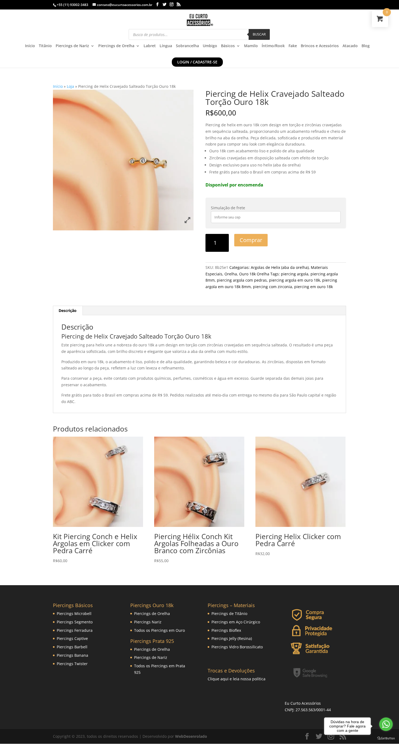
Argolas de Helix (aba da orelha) (280, 267)
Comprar (251, 240)
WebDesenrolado (191, 736)
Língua (166, 46)
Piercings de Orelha (116, 46)
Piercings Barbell (72, 646)
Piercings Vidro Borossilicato (237, 646)
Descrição (68, 310)
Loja (70, 86)
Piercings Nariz (148, 621)
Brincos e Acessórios (320, 46)
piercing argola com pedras (242, 280)
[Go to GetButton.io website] (386, 738)
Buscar (259, 34)
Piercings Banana (72, 655)
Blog (366, 46)
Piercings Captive (72, 638)
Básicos (228, 46)
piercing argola (294, 273)
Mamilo (251, 46)
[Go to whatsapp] (386, 724)
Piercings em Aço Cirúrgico (235, 621)
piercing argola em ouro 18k (294, 280)
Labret (150, 46)
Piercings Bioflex (226, 630)
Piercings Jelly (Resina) (231, 638)
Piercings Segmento (75, 621)
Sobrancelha (187, 46)
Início (30, 46)
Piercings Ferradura (75, 630)
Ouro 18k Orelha (254, 273)
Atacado (350, 46)
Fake (293, 46)
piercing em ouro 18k (313, 286)
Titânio (45, 46)
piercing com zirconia (272, 286)
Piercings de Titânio (229, 613)
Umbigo (210, 46)
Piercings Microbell (74, 613)
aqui (224, 678)
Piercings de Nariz (72, 46)
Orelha (230, 273)
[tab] (68, 310)
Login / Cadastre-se (197, 62)
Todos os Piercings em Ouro (159, 630)
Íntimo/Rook (273, 46)
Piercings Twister (72, 663)
